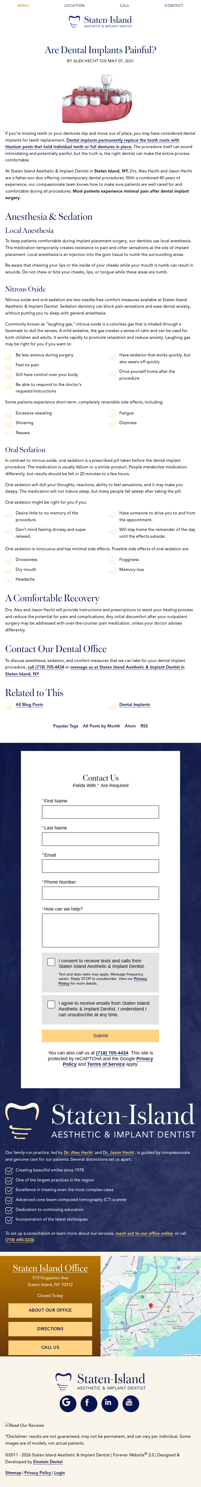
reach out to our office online (144, 1233)
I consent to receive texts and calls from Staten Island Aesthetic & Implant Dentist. (103, 971)
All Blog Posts (29, 704)
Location (74, 5)
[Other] (68, 1403)
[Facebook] (89, 1403)
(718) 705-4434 (112, 1053)
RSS (144, 726)
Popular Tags (65, 726)
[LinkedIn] (110, 1403)
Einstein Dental (48, 1461)
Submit (100, 1035)
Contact (174, 5)
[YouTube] (130, 1403)
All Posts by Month (101, 726)
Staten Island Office (50, 1267)
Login (59, 1472)
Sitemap (13, 1472)
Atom (130, 726)
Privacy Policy (37, 1472)
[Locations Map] (150, 1306)
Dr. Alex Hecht (78, 1152)
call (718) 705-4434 (45, 667)
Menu (23, 5)
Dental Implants (134, 704)
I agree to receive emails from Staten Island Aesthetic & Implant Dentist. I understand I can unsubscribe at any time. (104, 1009)
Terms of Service (106, 1064)
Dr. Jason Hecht (118, 1152)
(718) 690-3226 (19, 1240)
